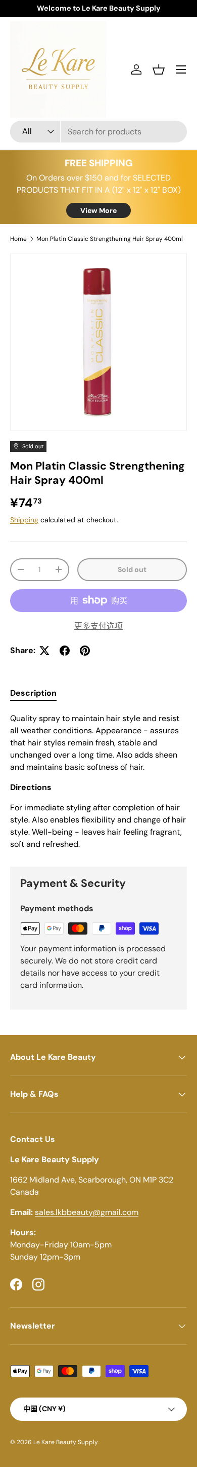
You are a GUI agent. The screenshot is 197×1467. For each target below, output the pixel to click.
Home (18, 239)
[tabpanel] (98, 781)
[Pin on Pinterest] (85, 650)
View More (98, 210)
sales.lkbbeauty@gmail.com (86, 1212)
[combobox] (98, 131)
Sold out (132, 569)
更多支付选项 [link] (98, 626)
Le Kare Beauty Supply (65, 1442)
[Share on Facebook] (65, 650)
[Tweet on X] (44, 650)
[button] (158, 69)
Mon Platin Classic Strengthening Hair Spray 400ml (109, 239)
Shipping (24, 519)
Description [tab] (33, 693)
